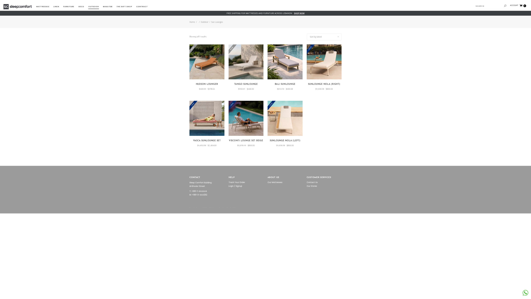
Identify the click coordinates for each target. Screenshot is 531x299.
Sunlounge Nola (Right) (324, 84)
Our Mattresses (275, 182)
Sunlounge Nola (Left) (285, 141)
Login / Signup (235, 186)
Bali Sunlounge (285, 84)
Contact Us (312, 182)
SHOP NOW (299, 13)
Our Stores (312, 186)
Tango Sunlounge (246, 84)
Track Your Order (237, 182)
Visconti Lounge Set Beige (246, 141)
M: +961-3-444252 (198, 194)
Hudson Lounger (207, 84)
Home (192, 22)
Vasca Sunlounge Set (207, 141)
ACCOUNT (514, 5)
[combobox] (324, 36)
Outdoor (204, 22)
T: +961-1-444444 (198, 191)
